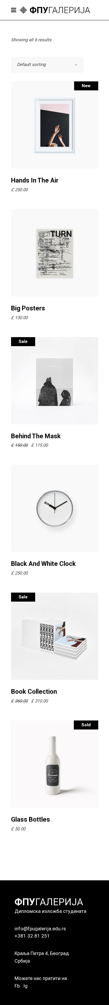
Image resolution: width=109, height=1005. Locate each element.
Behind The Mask (36, 436)
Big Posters (28, 308)
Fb (17, 986)
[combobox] (47, 65)
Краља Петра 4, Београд (42, 953)
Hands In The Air (34, 180)
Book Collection (34, 691)
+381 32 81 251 (32, 936)
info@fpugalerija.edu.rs (40, 928)
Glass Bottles (30, 819)
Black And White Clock (43, 563)
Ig (25, 986)
